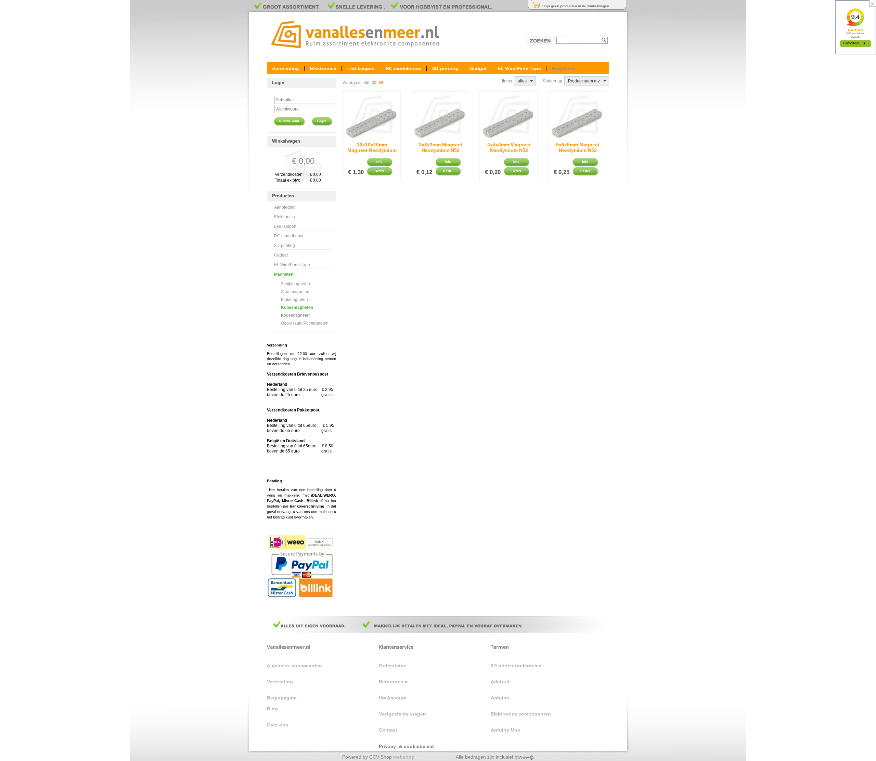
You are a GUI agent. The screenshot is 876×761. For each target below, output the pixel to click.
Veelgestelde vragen (402, 714)
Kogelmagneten (296, 315)
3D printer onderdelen (516, 665)
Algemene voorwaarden (294, 665)
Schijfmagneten (295, 283)
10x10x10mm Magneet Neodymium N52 (372, 148)
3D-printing (445, 68)
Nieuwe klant (289, 121)
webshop (404, 757)
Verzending (280, 681)
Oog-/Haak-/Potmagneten (304, 323)
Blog (272, 708)
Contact (389, 730)
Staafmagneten (295, 291)
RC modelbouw (403, 68)
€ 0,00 (303, 161)
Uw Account (393, 697)
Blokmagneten (294, 299)
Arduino (500, 697)
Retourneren (393, 681)
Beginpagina (282, 697)
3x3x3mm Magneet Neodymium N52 (440, 147)
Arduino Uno (505, 730)
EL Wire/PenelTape (519, 68)
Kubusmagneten (297, 307)
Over (272, 724)
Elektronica (323, 68)
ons (283, 724)
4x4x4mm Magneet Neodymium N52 (509, 147)
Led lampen (361, 68)
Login (321, 121)
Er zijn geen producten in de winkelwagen (574, 6)
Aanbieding (285, 68)
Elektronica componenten (521, 714)
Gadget (478, 68)
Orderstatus (393, 665)
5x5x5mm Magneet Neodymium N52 (578, 147)
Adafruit (500, 681)
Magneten (563, 68)
